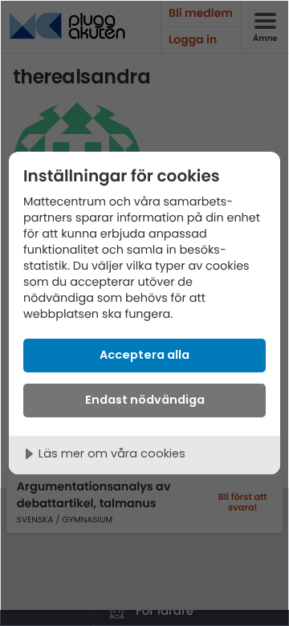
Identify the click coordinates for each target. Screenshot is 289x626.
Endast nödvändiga (145, 400)
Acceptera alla (144, 355)
